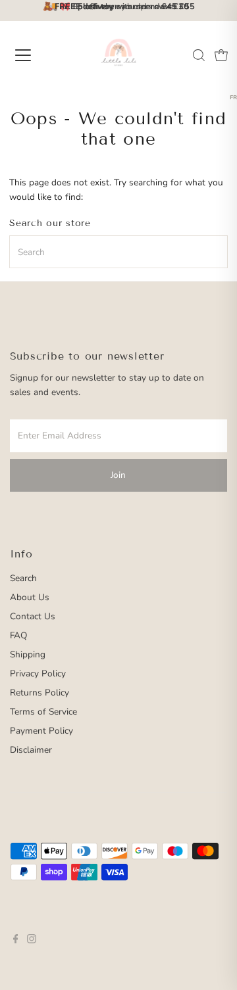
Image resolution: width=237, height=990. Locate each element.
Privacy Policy (38, 673)
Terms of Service (43, 711)
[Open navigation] (32, 55)
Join (118, 475)
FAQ (18, 635)
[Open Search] (199, 55)
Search (23, 578)
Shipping (27, 654)
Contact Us (32, 616)
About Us (29, 597)
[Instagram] (32, 940)
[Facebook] (16, 940)
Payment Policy (41, 730)
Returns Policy (39, 692)
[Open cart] (221, 55)
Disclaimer (31, 749)
